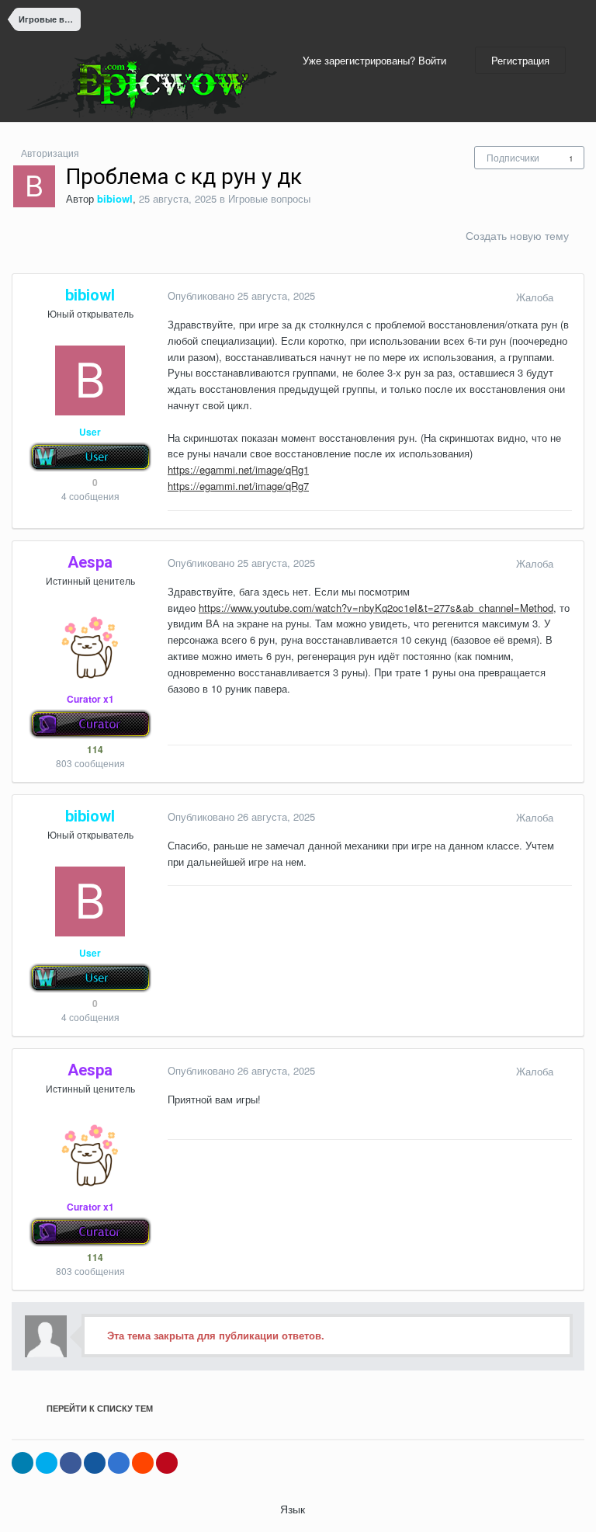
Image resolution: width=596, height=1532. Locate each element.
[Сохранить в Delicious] (119, 1463)
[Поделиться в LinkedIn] (22, 1463)
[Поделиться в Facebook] (70, 1463)
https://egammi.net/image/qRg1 (238, 469)
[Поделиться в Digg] (95, 1463)
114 (94, 749)
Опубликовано (241, 295)
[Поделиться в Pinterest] (167, 1463)
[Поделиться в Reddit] (143, 1463)
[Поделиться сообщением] (568, 297)
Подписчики (513, 157)
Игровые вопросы (269, 198)
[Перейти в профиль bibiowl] (34, 186)
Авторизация (50, 152)
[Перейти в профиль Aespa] (90, 648)
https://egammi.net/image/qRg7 (238, 485)
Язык (294, 1508)
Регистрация (520, 60)
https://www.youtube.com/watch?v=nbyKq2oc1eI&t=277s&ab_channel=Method (376, 607)
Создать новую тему (517, 235)
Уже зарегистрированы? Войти (377, 60)
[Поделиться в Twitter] (46, 1463)
